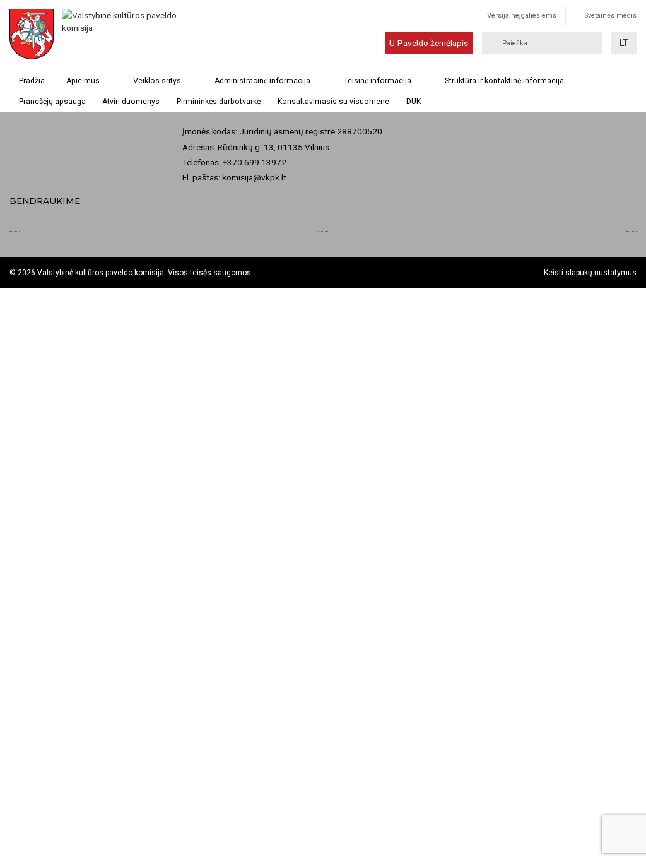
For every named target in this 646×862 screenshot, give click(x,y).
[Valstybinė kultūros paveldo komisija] (103, 34)
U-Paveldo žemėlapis (428, 43)
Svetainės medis (611, 15)
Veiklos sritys (157, 80)
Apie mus (83, 80)
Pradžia (32, 80)
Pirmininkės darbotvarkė (219, 101)
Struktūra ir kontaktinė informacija (504, 80)
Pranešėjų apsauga (52, 101)
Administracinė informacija (262, 80)
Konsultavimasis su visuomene (333, 101)
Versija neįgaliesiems (521, 15)
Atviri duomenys (131, 101)
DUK (413, 101)
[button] (624, 43)
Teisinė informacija (377, 80)
